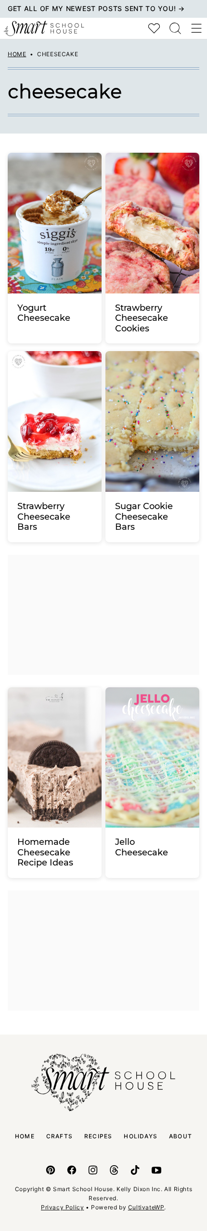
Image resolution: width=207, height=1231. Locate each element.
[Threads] (114, 1170)
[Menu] (196, 28)
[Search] (175, 28)
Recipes (98, 1136)
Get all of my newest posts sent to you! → (96, 8)
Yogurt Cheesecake (43, 313)
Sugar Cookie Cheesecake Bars (144, 516)
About (180, 1136)
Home (17, 54)
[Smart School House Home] (44, 28)
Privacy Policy (62, 1207)
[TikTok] (135, 1170)
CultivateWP (146, 1207)
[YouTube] (156, 1170)
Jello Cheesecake (141, 847)
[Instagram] (93, 1170)
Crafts (59, 1136)
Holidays (140, 1136)
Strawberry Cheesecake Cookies (141, 318)
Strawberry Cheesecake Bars (43, 516)
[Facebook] (71, 1170)
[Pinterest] (50, 1170)
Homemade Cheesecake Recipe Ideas (45, 852)
